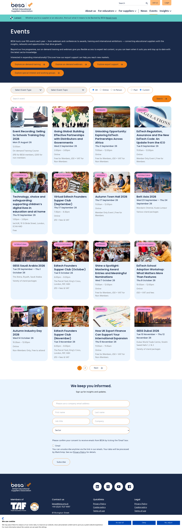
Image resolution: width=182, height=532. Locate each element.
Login (167, 2)
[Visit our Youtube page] (118, 486)
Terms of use (99, 511)
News (144, 11)
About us (90, 11)
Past (136, 90)
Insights (164, 11)
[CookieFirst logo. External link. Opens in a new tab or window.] (3, 518)
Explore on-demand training (28, 64)
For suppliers (126, 11)
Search (160, 99)
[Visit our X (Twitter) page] (108, 486)
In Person (118, 90)
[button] (116, 11)
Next (96, 368)
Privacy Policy (79, 452)
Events (153, 11)
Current (146, 90)
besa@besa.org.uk (60, 503)
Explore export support (107, 64)
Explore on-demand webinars (69, 64)
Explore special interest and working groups (35, 73)
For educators (106, 11)
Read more (111, 18)
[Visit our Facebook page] (129, 486)
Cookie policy (99, 507)
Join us (155, 2)
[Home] (22, 7)
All (96, 90)
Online (106, 90)
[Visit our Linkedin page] (97, 486)
